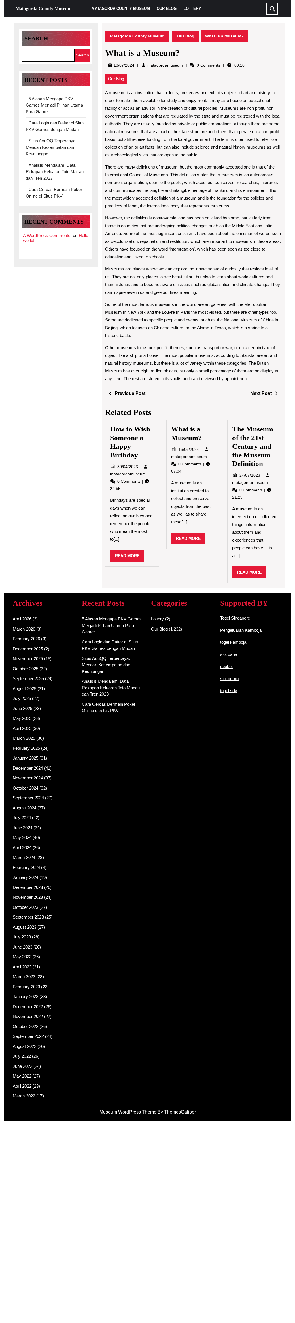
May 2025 (22, 718)
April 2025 (22, 728)
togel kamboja (233, 642)
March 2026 (24, 629)
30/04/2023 (128, 466)
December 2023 (28, 887)
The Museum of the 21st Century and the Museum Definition (252, 446)
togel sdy (228, 690)
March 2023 (24, 976)
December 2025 (28, 648)
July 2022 (22, 1056)
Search (36, 38)
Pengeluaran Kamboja (241, 630)
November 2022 (28, 1016)
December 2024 (28, 768)
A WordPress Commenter (47, 235)
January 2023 (25, 996)
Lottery (192, 8)
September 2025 (28, 678)
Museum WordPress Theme (127, 1112)
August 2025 (24, 688)
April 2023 (22, 966)
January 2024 (25, 877)
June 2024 (22, 827)
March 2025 (24, 738)
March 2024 (24, 857)
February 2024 (26, 867)
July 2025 (22, 698)
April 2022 (22, 1086)
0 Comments (129, 481)
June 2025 (22, 708)
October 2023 (25, 907)
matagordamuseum (165, 65)
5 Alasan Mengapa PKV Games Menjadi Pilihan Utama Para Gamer (54, 105)
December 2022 (28, 1006)
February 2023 (26, 986)
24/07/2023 (250, 475)
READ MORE (129, 557)
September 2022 (28, 1036)
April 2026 (22, 618)
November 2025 (28, 658)
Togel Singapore (235, 618)
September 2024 (28, 797)
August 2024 (24, 807)
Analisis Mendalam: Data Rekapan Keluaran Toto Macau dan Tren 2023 (55, 172)
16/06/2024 (189, 449)
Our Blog (167, 8)
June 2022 (22, 1066)
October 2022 (25, 1026)
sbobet (226, 666)
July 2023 (22, 936)
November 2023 (28, 897)
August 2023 (24, 927)
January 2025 (25, 758)
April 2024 (22, 847)
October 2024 (25, 788)
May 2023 (22, 956)
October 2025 (25, 668)
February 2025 (26, 748)
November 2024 (28, 777)
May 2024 (22, 837)
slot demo (229, 678)
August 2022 (24, 1046)
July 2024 (22, 817)
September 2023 (28, 917)
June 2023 (22, 947)
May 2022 (22, 1076)
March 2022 (24, 1095)
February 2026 (26, 638)
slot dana (228, 654)
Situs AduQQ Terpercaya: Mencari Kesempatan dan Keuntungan (51, 147)
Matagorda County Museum (43, 8)
